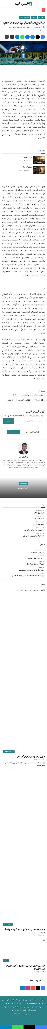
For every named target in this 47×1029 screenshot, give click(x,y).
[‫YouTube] (32, 988)
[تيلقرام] (17, 37)
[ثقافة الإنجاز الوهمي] (39, 170)
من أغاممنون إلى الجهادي (23, 488)
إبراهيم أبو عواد (37, 27)
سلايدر (34, 17)
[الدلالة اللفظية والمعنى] (39, 160)
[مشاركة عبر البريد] (12, 37)
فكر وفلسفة (23, 483)
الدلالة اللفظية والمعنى (27, 157)
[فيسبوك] (43, 37)
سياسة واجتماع (24, 17)
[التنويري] (23, 4)
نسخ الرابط (13, 432)
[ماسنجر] (27, 37)
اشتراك (8, 421)
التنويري (41, 17)
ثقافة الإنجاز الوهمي (27, 167)
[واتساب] (22, 37)
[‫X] (38, 37)
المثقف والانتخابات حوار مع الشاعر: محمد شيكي (31, 756)
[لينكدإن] (32, 37)
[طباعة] (7, 37)
